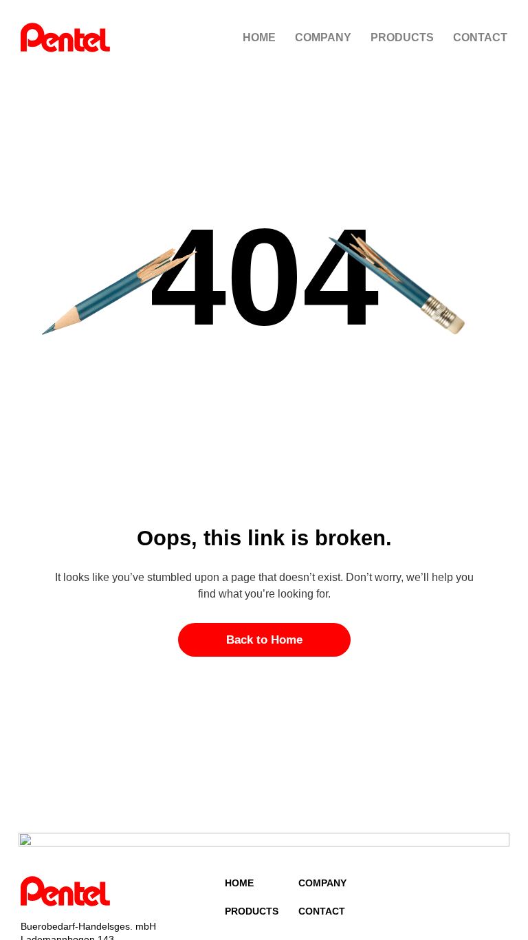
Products (402, 37)
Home (259, 37)
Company (323, 37)
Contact (480, 37)
